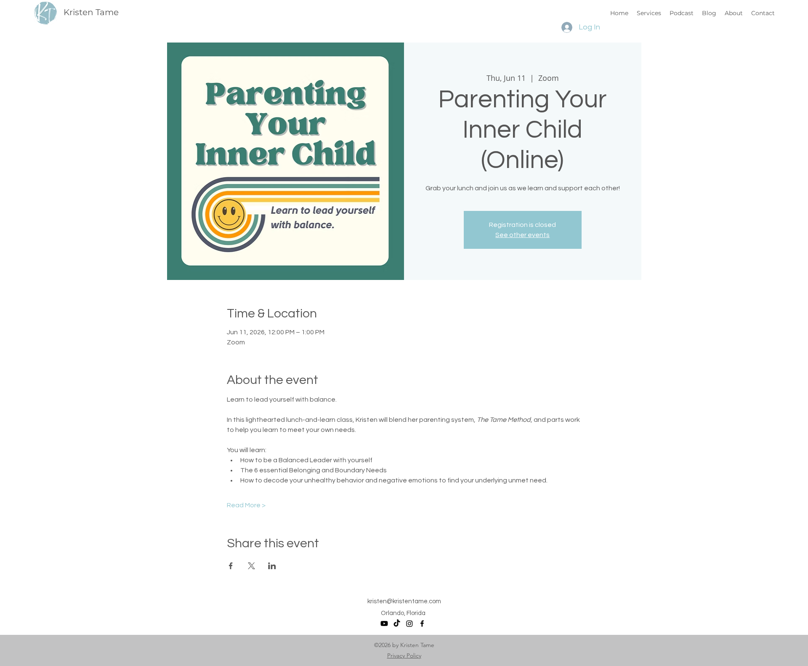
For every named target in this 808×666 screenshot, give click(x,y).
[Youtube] (384, 623)
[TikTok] (397, 623)
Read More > (246, 505)
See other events (522, 235)
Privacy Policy (404, 655)
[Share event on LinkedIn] (272, 565)
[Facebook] (422, 623)
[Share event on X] (251, 565)
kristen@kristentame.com (404, 601)
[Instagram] (409, 623)
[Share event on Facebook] (231, 565)
